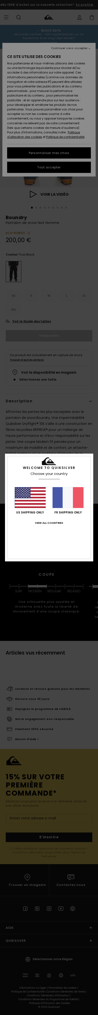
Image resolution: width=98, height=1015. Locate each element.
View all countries (49, 523)
